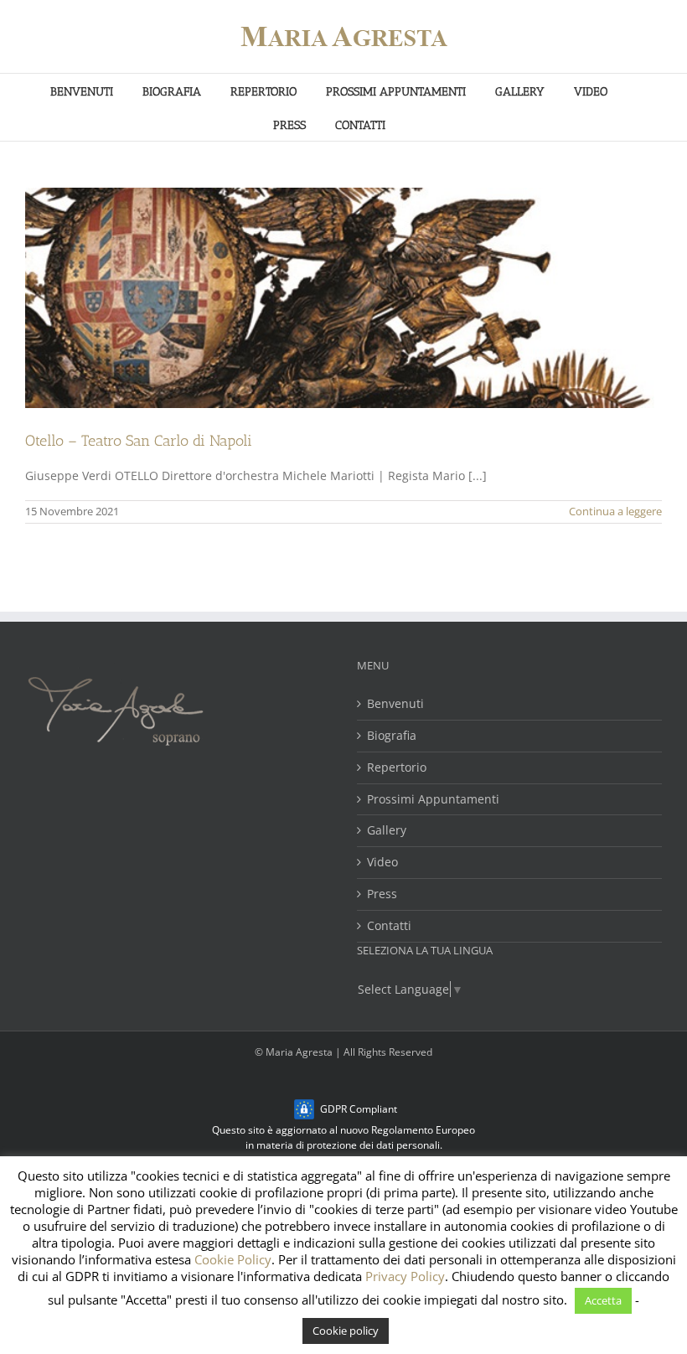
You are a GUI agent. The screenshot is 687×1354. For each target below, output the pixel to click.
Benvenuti (395, 704)
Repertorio (396, 768)
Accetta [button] (603, 1300)
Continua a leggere (615, 511)
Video (382, 862)
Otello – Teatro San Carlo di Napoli (138, 441)
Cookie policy (346, 1330)
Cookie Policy (232, 1259)
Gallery (386, 831)
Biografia (391, 736)
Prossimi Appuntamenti (433, 800)
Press (382, 894)
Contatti (389, 926)
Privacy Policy (405, 1276)
